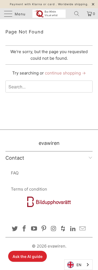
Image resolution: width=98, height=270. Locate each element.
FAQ (15, 173)
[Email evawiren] (83, 229)
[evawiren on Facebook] (24, 229)
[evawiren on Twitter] (15, 229)
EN (78, 265)
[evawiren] (49, 13)
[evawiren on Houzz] (63, 229)
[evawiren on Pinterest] (44, 229)
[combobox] (78, 264)
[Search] (79, 13)
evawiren (56, 246)
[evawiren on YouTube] (34, 229)
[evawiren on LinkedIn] (73, 229)
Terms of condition (29, 189)
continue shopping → (65, 73)
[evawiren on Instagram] (54, 229)
